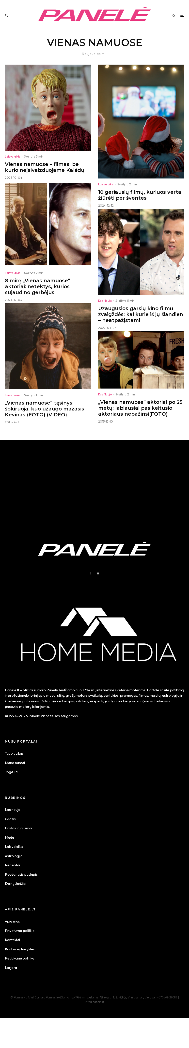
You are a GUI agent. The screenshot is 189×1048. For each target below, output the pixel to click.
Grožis (10, 819)
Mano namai (15, 762)
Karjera (11, 967)
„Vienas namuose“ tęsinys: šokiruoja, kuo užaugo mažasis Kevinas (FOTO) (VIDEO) (44, 409)
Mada (9, 837)
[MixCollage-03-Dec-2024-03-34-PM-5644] (48, 224)
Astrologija (13, 855)
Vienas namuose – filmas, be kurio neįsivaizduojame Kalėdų (44, 167)
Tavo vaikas (14, 753)
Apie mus (12, 921)
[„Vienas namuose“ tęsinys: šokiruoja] (48, 346)
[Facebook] (91, 573)
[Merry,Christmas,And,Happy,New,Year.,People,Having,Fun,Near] (141, 121)
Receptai (12, 865)
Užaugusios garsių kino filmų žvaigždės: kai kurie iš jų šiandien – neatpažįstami (140, 314)
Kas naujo (12, 809)
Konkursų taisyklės (20, 949)
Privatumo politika (19, 930)
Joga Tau (12, 771)
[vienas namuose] (48, 108)
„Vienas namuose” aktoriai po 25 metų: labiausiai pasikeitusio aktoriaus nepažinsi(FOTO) (140, 408)
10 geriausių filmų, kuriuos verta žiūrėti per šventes (139, 195)
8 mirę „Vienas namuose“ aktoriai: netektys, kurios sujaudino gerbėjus (37, 286)
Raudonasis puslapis (21, 874)
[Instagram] (98, 573)
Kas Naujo (105, 300)
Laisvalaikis (12, 156)
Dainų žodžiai (15, 883)
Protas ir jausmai (18, 828)
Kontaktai (12, 939)
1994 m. (88, 690)
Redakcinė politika (19, 958)
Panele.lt (12, 690)
